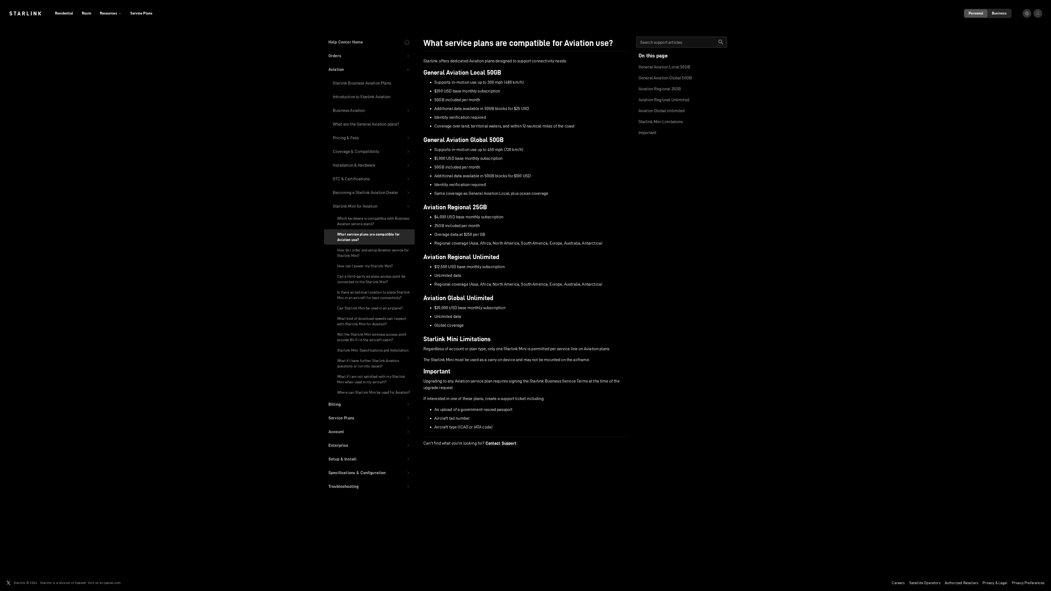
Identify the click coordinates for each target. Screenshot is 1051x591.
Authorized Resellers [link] (961, 583)
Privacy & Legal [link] (995, 583)
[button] (369, 55)
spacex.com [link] (112, 582)
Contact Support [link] (501, 443)
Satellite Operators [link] (924, 583)
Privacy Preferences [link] (1028, 583)
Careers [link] (898, 583)
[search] (720, 42)
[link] (25, 13)
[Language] (1027, 13)
